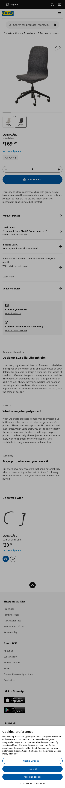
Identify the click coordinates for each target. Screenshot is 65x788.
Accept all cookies (32, 777)
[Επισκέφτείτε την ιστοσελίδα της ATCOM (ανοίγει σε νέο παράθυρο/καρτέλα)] (32, 783)
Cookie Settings (31, 761)
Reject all (32, 769)
